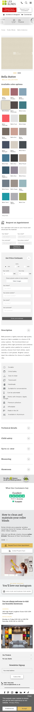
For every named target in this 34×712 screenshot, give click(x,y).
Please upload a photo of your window (17, 278)
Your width (6, 271)
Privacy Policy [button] (14, 703)
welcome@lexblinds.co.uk (12, 684)
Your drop (21, 271)
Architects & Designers (13, 15)
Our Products (7, 655)
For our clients (7, 659)
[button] (30, 636)
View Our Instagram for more (18, 591)
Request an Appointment (17, 247)
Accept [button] (24, 709)
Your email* (21, 234)
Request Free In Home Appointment (9, 10)
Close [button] (30, 696)
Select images (17, 281)
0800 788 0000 (9, 683)
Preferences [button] (9, 709)
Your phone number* (23, 240)
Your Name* (5, 234)
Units (17, 264)
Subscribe (17, 677)
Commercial (27, 15)
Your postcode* (6, 240)
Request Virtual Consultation (24, 10)
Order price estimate (17, 318)
